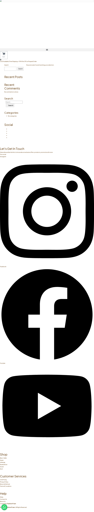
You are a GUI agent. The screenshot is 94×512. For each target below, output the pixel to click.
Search (6, 65)
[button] (47, 49)
